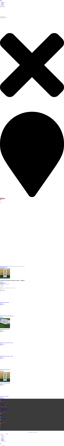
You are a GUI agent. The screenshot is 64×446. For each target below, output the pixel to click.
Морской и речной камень (4, 409)
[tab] (32, 285)
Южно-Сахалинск (4, 266)
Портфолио (2, 405)
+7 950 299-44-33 (2, 415)
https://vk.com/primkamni (2, 425)
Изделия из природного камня (9, 266)
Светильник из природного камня (4, 278)
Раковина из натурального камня (5, 369)
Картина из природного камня (3, 267)
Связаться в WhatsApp (2, 198)
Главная (1, 266)
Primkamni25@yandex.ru (2, 418)
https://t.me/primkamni (2, 427)
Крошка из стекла (3, 410)
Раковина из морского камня (4, 396)
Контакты (2, 404)
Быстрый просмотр (2, 304)
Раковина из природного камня (4, 329)
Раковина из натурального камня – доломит (6, 342)
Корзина (2, 403)
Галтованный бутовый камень (4, 408)
